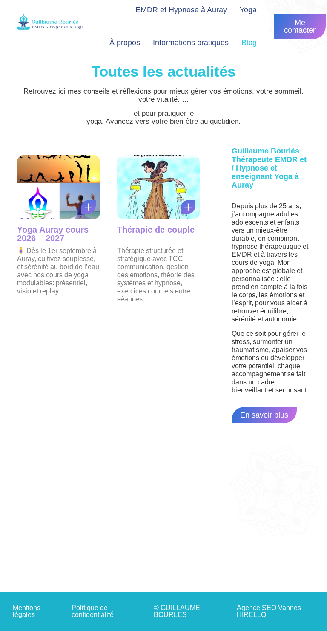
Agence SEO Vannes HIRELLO (269, 611)
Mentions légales (26, 611)
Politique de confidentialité (93, 611)
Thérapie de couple (156, 229)
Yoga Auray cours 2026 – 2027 (53, 234)
